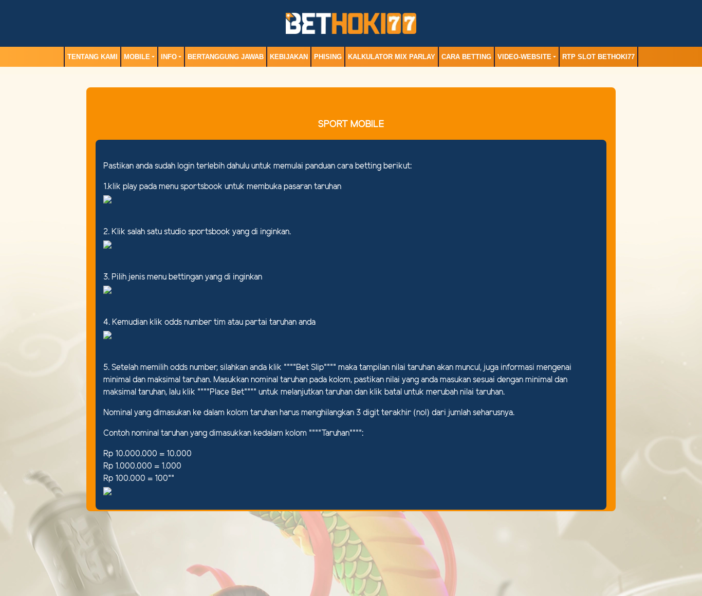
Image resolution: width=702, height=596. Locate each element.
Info (169, 57)
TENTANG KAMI (92, 57)
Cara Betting (466, 57)
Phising (328, 57)
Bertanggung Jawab (226, 57)
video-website (524, 57)
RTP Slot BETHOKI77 (598, 57)
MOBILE (137, 57)
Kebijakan (289, 57)
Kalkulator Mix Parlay (391, 57)
